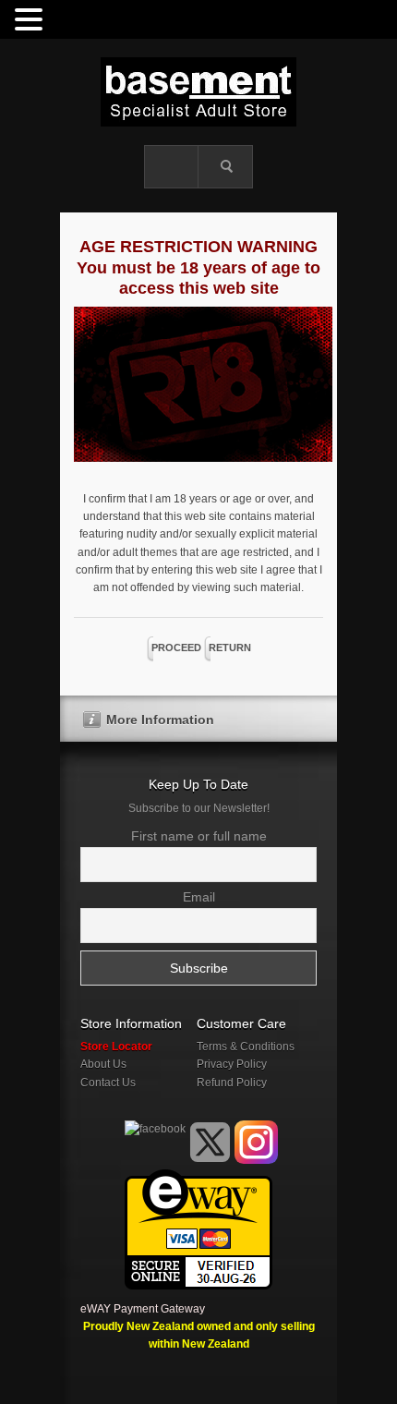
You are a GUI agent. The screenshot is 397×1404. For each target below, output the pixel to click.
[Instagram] (256, 1142)
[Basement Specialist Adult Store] (198, 92)
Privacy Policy (232, 1064)
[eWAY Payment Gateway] (198, 1177)
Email (199, 897)
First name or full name (199, 836)
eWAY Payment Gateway (142, 1308)
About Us (103, 1064)
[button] (31, 20)
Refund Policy (232, 1082)
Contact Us (108, 1082)
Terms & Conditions (246, 1046)
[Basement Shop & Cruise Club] (153, 1160)
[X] (210, 1142)
